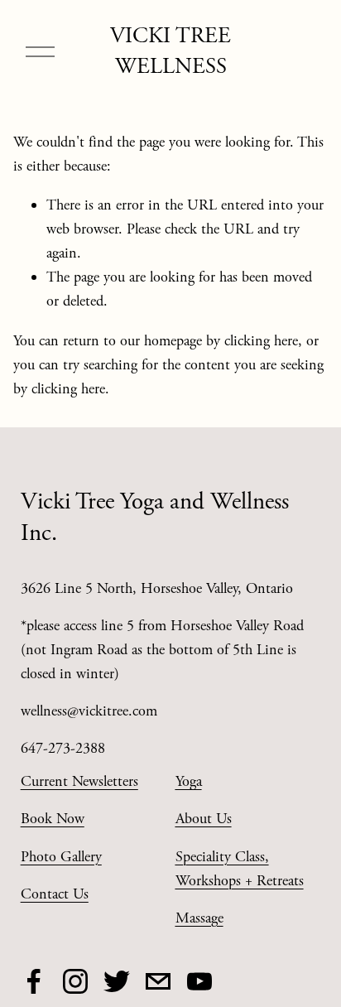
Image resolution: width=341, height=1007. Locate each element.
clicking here (261, 340)
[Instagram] (75, 981)
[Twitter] (116, 981)
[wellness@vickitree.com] (158, 981)
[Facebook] (34, 981)
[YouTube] (199, 981)
